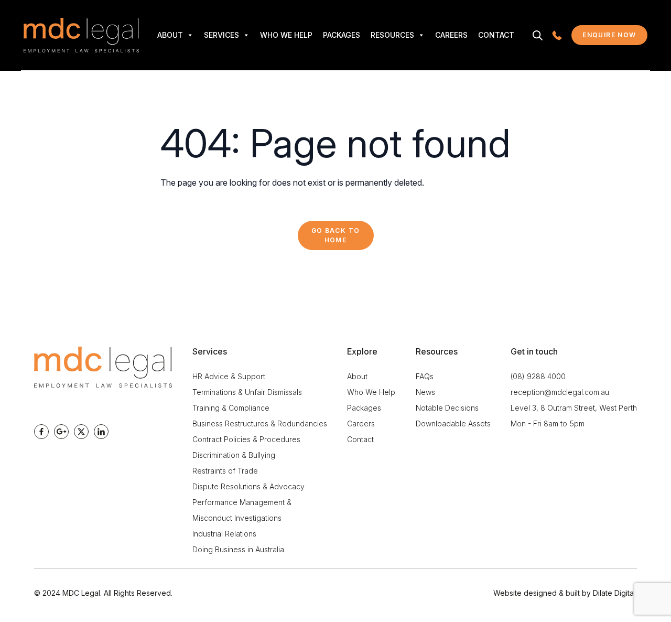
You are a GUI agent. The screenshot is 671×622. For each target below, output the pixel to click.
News (425, 392)
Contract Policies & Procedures (246, 439)
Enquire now (614, 37)
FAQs (425, 376)
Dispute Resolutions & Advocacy (248, 486)
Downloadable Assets (453, 423)
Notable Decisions (447, 407)
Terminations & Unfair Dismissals (247, 392)
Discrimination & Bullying (233, 455)
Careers (451, 34)
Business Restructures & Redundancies (259, 423)
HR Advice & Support (228, 376)
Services (221, 34)
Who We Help (286, 34)
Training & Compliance (230, 407)
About (170, 34)
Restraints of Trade (225, 470)
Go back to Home (335, 235)
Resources (392, 34)
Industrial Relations (224, 533)
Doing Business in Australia (238, 549)
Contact (496, 34)
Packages (341, 34)
